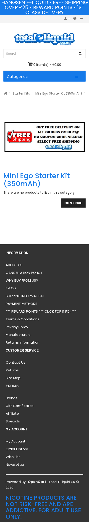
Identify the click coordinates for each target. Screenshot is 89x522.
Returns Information (22, 342)
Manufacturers (18, 334)
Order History (17, 449)
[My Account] (67, 19)
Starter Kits (21, 93)
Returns (12, 370)
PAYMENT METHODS (21, 303)
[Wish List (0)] (75, 19)
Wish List (13, 456)
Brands (11, 398)
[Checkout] (81, 19)
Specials (13, 421)
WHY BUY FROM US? (22, 280)
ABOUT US (14, 264)
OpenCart (37, 481)
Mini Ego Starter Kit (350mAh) (58, 93)
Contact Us (15, 362)
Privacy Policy (17, 326)
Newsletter (15, 464)
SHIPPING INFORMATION (25, 295)
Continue (73, 203)
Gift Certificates (20, 405)
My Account (16, 441)
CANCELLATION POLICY (24, 272)
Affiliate (12, 413)
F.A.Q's (11, 288)
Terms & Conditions (22, 319)
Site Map (13, 377)
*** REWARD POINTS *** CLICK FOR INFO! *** (41, 311)
